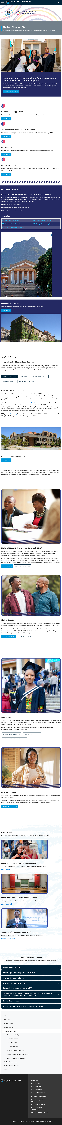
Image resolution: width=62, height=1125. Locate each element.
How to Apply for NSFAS (11, 220)
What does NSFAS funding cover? (15, 983)
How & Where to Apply (27, 381)
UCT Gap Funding (12, 1042)
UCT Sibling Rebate (12, 1046)
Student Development (10, 1062)
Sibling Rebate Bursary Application (14, 227)
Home (5, 1015)
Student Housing (8, 1023)
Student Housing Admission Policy (38, 1100)
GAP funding (13, 414)
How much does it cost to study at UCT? (17, 988)
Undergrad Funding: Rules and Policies (17, 1054)
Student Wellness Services (11, 1066)
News (5, 1069)
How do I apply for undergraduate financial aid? (19, 973)
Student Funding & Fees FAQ (38, 1104)
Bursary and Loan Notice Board (16, 1058)
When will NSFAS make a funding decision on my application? (24, 1006)
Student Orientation (9, 1027)
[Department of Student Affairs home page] (20, 13)
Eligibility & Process (22, 566)
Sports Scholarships (12, 1039)
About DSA (7, 1019)
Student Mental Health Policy (38, 1112)
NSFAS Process (25, 376)
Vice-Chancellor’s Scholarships (15, 1050)
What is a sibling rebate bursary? (14, 978)
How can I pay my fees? (11, 1001)
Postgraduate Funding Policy (12, 224)
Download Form (8, 636)
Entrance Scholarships (13, 1035)
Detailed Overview (11, 91)
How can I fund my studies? (12, 967)
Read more (6, 119)
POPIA (46, 1121)
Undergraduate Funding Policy (44, 224)
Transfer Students (9, 381)
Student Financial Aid (11, 1031)
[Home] (11, 1080)
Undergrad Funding (10, 376)
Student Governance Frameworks (36, 1108)
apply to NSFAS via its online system (35, 403)
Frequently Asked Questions (44, 220)
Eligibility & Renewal (40, 376)
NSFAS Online (7, 566)
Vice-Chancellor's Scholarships (14, 739)
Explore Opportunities (7, 938)
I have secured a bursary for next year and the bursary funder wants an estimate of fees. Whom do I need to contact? (27, 994)
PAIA (50, 1121)
